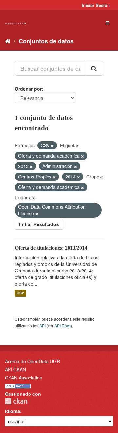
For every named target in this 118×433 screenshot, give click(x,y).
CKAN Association (23, 377)
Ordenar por (28, 88)
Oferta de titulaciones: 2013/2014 (51, 248)
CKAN (16, 401)
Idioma (12, 411)
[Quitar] (52, 145)
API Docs (62, 325)
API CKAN (15, 369)
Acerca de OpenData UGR (32, 361)
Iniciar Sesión (96, 5)
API (42, 325)
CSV (20, 293)
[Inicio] (7, 41)
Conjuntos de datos (46, 41)
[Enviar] (94, 68)
